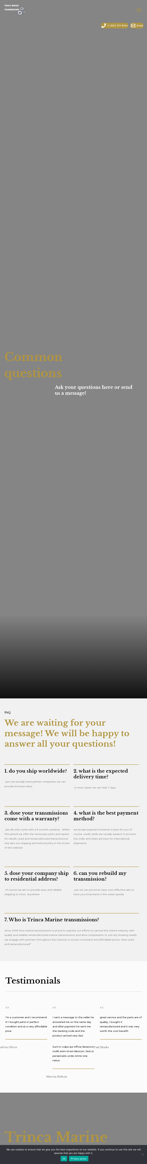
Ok (64, 1158)
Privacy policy (79, 1158)
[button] (6, 26)
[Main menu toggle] (139, 10)
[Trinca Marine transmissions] (14, 10)
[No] (142, 1154)
